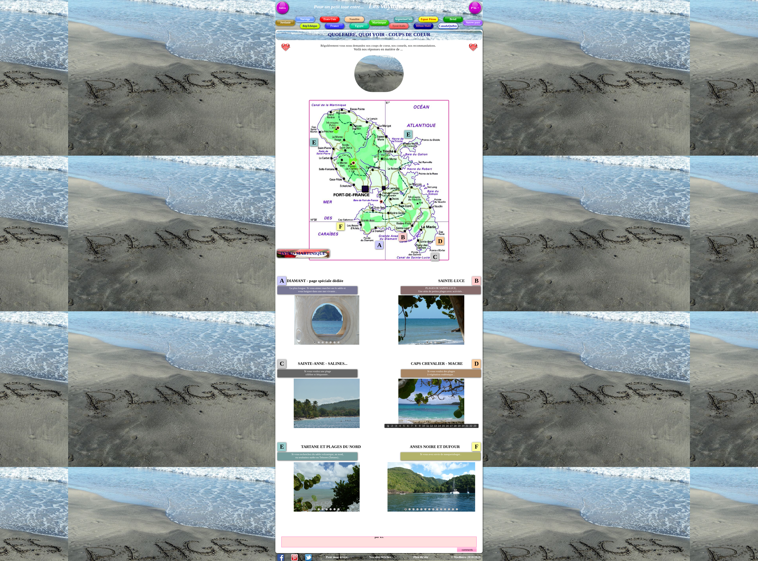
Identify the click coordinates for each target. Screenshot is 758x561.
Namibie (354, 19)
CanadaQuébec (448, 25)
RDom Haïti (423, 25)
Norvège (305, 19)
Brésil (453, 19)
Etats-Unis (330, 19)
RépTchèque (310, 25)
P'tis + (475, 7)
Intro (282, 7)
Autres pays (473, 22)
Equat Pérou (428, 19)
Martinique (379, 22)
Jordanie (285, 22)
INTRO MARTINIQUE (303, 253)
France (334, 25)
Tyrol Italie (398, 25)
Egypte (359, 25)
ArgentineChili (404, 19)
